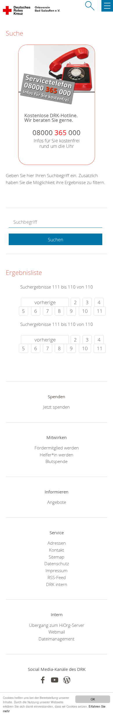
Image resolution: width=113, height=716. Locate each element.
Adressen (57, 543)
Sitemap (56, 557)
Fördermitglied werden (56, 448)
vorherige (45, 302)
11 (100, 311)
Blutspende (56, 461)
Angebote (56, 502)
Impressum (56, 570)
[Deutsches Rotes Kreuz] (17, 11)
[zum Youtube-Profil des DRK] (54, 680)
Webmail (56, 632)
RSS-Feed (57, 577)
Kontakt (56, 550)
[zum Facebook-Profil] (42, 680)
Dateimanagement (56, 639)
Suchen (55, 239)
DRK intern (56, 584)
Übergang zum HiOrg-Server (56, 625)
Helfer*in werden (56, 455)
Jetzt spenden (56, 407)
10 (85, 311)
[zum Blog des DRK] (66, 680)
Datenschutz (56, 563)
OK (93, 699)
